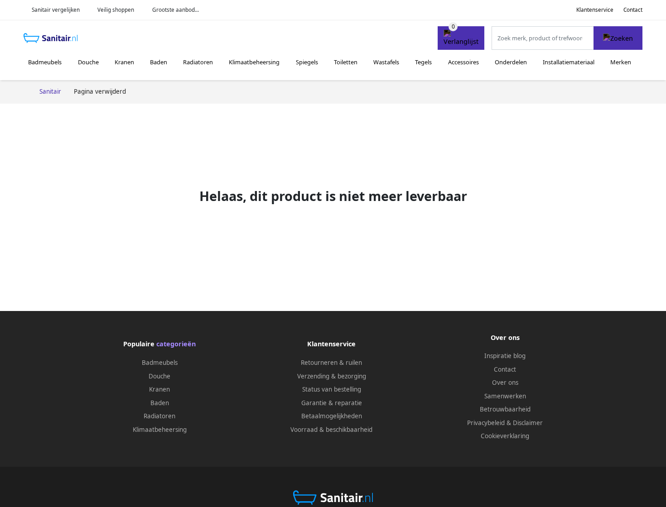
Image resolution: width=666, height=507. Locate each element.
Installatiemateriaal (568, 62)
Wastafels (386, 62)
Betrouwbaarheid (505, 409)
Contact (632, 9)
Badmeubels (45, 62)
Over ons (505, 382)
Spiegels (307, 62)
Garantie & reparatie (331, 403)
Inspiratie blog (505, 356)
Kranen (124, 62)
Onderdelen (511, 62)
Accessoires (463, 62)
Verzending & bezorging (331, 376)
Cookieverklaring (505, 436)
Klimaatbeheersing (254, 62)
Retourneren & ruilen (331, 363)
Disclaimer (528, 423)
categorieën (176, 344)
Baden (158, 62)
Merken (620, 62)
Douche (88, 62)
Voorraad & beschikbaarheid (331, 430)
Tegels (423, 62)
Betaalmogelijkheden (331, 416)
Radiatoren (198, 62)
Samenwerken (505, 396)
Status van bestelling (331, 389)
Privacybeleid (486, 423)
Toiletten (345, 62)
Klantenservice (594, 9)
